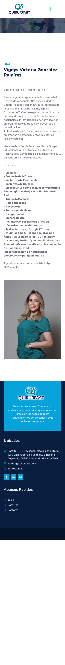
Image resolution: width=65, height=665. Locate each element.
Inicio (11, 500)
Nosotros (13, 505)
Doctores (13, 510)
